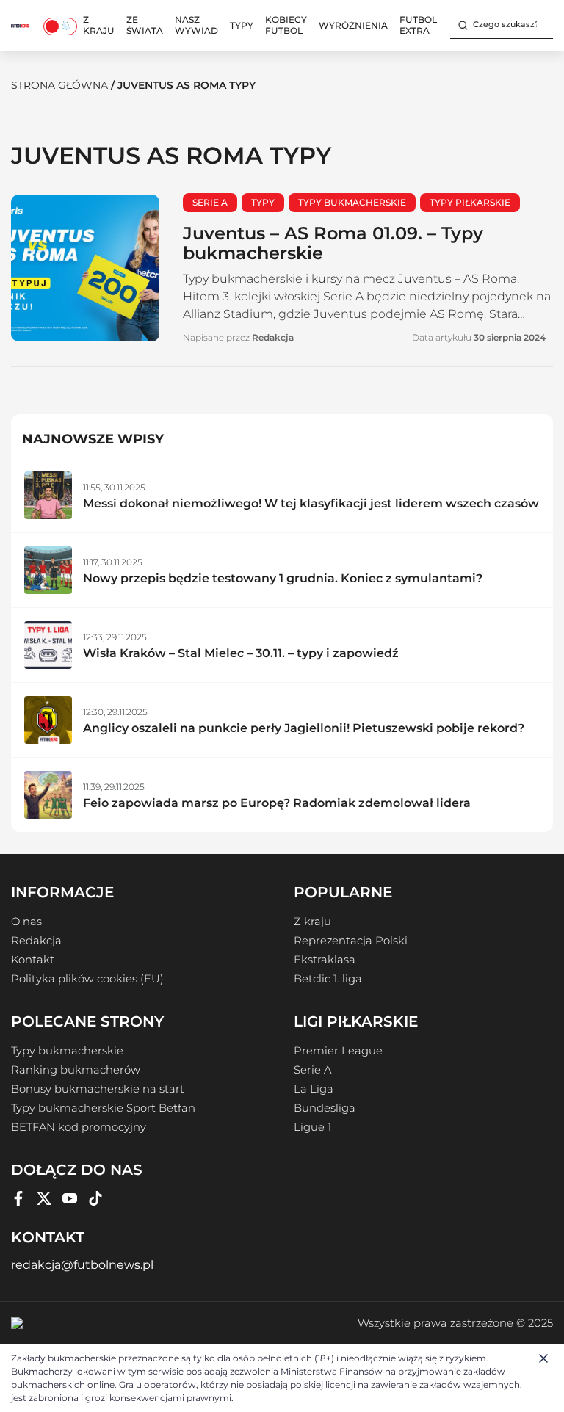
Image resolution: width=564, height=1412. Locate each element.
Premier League (338, 1050)
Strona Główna (59, 85)
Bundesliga (324, 1108)
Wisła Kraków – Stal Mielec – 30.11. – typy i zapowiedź (241, 653)
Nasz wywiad (196, 25)
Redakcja (36, 940)
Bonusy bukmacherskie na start (97, 1089)
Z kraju (99, 25)
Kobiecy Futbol (286, 25)
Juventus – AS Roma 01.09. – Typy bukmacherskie (333, 243)
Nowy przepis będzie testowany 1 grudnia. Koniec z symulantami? (282, 578)
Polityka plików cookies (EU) (87, 978)
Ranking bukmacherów (75, 1069)
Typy (241, 25)
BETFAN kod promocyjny (78, 1127)
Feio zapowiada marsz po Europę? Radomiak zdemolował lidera (277, 803)
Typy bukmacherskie (67, 1050)
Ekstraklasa (324, 959)
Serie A (312, 1069)
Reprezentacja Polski (351, 940)
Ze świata (144, 25)
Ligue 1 (312, 1127)
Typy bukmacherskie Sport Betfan (103, 1108)
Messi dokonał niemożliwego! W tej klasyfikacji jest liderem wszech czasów (311, 503)
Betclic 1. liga (328, 978)
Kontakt (32, 959)
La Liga (313, 1089)
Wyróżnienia (353, 25)
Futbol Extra (418, 25)
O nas (26, 921)
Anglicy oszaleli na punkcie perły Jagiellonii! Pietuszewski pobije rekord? (303, 728)
